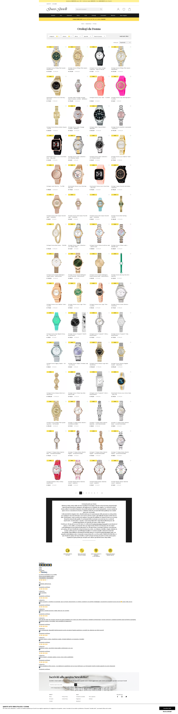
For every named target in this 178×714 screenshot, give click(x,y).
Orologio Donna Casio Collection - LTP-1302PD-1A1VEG (99, 157)
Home (82, 23)
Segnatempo (88, 23)
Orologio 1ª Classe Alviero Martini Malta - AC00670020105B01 (120, 423)
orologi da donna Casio (107, 532)
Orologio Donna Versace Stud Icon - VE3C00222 (56, 393)
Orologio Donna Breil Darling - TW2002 (119, 216)
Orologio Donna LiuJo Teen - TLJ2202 (100, 97)
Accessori (103, 15)
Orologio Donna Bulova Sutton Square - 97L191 (57, 128)
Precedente (42, 578)
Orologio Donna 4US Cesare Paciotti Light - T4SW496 (99, 216)
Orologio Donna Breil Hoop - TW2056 (56, 245)
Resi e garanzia (92, 696)
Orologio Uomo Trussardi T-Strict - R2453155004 (99, 393)
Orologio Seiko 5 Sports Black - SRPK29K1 (98, 128)
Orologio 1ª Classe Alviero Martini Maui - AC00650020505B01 (55, 453)
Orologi (94, 15)
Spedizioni (78, 701)
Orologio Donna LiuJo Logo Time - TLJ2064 (99, 305)
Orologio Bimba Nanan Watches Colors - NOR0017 (98, 482)
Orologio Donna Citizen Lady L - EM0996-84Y (119, 246)
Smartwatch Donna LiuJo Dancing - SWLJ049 (56, 98)
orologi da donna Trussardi (100, 524)
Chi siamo (54, 3)
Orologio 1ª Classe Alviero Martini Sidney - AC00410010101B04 (120, 453)
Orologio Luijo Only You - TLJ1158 (55, 186)
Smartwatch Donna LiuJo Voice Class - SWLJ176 (121, 393)
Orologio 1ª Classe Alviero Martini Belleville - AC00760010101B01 (98, 423)
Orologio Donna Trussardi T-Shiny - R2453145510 (99, 334)
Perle (78, 15)
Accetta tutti (167, 708)
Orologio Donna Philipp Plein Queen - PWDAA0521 (121, 68)
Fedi (85, 15)
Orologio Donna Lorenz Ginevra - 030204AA (120, 305)
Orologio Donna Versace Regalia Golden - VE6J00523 (119, 364)
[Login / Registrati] (118, 9)
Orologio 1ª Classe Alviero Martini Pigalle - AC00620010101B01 (77, 453)
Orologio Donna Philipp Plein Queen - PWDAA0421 (56, 68)
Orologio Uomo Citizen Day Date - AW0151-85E (77, 393)
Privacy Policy (57, 687)
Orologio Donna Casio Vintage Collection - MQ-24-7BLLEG (98, 68)
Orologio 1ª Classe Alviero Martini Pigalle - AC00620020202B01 (98, 453)
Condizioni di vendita (80, 696)
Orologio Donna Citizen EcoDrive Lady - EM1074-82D (100, 246)
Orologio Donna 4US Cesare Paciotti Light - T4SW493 (56, 216)
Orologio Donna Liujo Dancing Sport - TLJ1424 (121, 98)
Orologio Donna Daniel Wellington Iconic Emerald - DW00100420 (77, 275)
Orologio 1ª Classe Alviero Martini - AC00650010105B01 (77, 423)
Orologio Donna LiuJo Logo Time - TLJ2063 (77, 305)
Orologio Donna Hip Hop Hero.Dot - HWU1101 (120, 275)
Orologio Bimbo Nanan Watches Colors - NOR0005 (119, 482)
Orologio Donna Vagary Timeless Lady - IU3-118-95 (78, 364)
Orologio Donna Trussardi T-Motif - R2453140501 (77, 334)
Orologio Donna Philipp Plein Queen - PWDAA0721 (78, 68)
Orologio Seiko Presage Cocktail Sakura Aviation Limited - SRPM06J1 (77, 98)
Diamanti (69, 15)
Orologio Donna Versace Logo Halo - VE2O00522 (99, 364)
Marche (113, 15)
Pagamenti (78, 698)
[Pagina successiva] (102, 493)
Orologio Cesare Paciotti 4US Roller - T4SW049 (121, 187)
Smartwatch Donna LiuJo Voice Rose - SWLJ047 (99, 187)
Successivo (50, 578)
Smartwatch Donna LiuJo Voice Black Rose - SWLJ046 (56, 157)
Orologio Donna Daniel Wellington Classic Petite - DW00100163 (55, 275)
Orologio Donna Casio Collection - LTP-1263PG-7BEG (77, 246)
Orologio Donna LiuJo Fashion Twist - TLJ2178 (121, 157)
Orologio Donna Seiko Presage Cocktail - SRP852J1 (76, 128)
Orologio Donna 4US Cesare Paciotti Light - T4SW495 (77, 216)
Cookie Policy (65, 698)
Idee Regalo (123, 15)
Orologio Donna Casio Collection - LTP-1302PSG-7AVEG (77, 157)
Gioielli (53, 15)
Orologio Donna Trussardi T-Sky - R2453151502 (120, 334)
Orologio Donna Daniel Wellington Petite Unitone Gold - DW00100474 (99, 275)
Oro (61, 15)
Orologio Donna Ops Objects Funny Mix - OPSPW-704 (56, 334)
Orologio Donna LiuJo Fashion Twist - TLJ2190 (57, 305)
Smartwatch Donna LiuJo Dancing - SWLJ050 (77, 187)
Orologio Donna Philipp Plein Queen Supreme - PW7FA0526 (56, 423)
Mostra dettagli (167, 711)
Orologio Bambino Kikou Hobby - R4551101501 (55, 482)
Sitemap (90, 698)
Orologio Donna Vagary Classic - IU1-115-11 (56, 364)
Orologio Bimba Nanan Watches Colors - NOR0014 (76, 482)
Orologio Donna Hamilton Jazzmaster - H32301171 (121, 128)
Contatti (49, 3)
